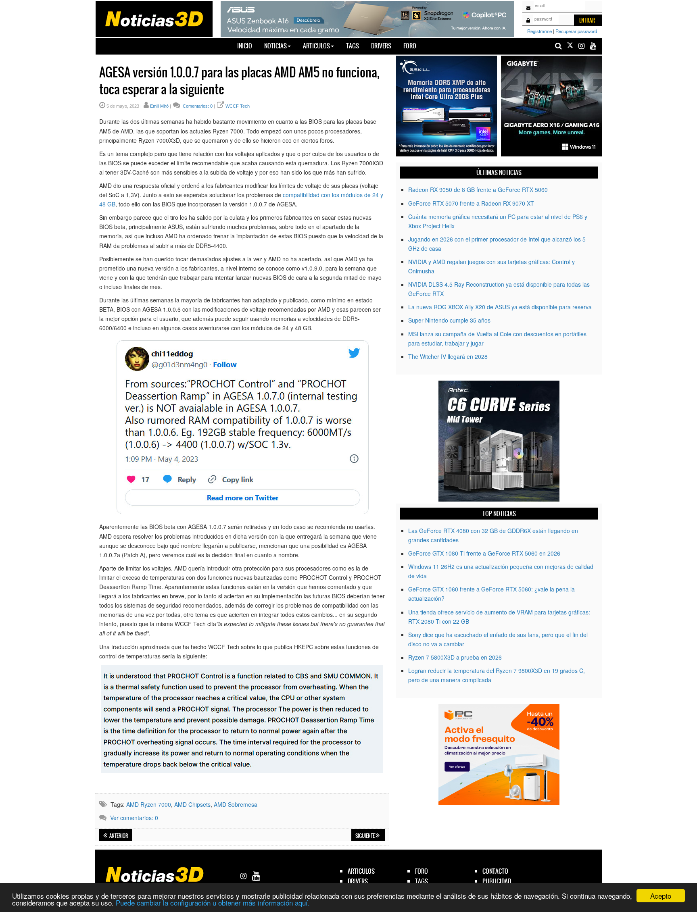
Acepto (660, 896)
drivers (358, 881)
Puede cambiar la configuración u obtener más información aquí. (213, 902)
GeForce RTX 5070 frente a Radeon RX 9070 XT (471, 203)
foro (421, 871)
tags (421, 881)
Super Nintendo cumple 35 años (449, 320)
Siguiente (365, 835)
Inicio (247, 45)
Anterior (118, 835)
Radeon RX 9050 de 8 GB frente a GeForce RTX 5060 (478, 189)
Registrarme (539, 31)
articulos (361, 871)
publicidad (496, 881)
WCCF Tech (237, 106)
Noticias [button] (275, 45)
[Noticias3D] (154, 18)
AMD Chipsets (192, 804)
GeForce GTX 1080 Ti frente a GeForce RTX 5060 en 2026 (484, 553)
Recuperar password (576, 31)
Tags (352, 45)
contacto (495, 871)
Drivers (381, 45)
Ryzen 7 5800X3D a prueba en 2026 (455, 657)
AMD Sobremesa (235, 804)
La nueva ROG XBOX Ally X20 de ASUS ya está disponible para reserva (500, 307)
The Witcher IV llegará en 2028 (448, 356)
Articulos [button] (316, 45)
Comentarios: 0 (197, 106)
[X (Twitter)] (570, 45)
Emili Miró (159, 106)
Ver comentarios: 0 (134, 818)
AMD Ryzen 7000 (148, 804)
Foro (409, 45)
